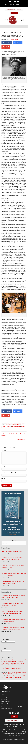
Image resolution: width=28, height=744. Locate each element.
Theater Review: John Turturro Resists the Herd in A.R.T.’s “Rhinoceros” (13, 668)
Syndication (4, 699)
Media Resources (5, 701)
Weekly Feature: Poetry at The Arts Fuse (11, 551)
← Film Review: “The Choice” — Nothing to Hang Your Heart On (13, 434)
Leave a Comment (14, 39)
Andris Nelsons (9, 424)
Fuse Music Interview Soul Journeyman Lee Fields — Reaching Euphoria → (14, 438)
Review (23, 423)
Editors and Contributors (7, 703)
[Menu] (14, 26)
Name (3, 466)
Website (3, 478)
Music (19, 423)
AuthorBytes (14, 741)
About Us (3, 694)
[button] (14, 10)
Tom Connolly (4, 663)
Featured (16, 423)
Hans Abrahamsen (16, 426)
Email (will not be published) (8, 472)
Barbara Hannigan (17, 424)
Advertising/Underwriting (7, 697)
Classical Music (9, 423)
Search (14, 540)
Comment (4, 450)
